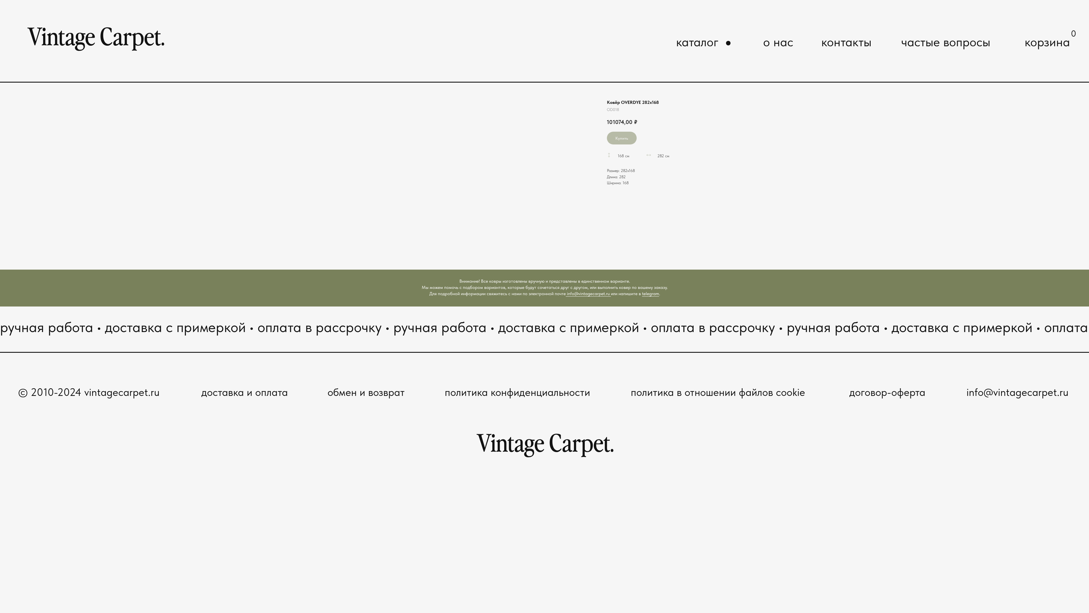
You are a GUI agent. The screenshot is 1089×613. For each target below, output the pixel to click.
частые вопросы (945, 41)
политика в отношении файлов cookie (718, 392)
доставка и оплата (244, 392)
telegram (650, 293)
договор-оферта (887, 392)
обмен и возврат (366, 392)
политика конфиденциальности (517, 392)
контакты (846, 41)
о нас (778, 41)
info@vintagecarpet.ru (588, 293)
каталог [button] (697, 41)
